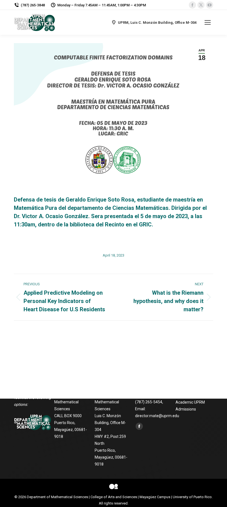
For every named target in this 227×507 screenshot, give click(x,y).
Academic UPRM (190, 402)
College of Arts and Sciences (114, 497)
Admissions (186, 409)
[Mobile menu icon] (207, 22)
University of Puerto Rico (192, 497)
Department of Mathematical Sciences (57, 497)
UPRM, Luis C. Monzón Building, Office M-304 (157, 22)
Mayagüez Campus (155, 497)
